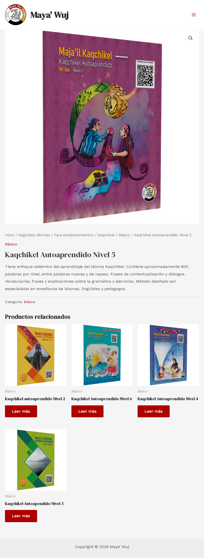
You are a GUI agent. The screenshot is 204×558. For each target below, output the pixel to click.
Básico (124, 235)
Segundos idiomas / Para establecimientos (56, 235)
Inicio (9, 235)
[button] (190, 38)
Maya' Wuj (49, 15)
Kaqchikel (106, 235)
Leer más (21, 411)
